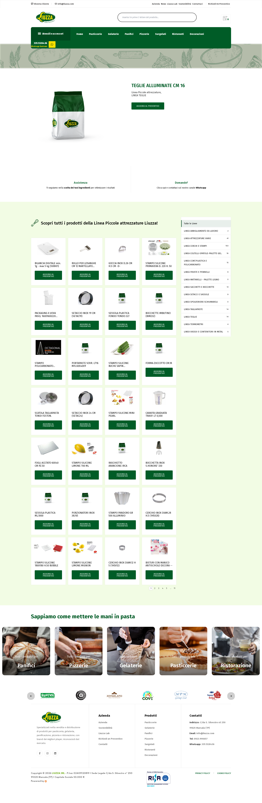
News (163, 4)
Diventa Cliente (41, 4)
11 (174, 588)
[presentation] (31, 696)
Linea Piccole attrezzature (146, 92)
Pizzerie (144, 34)
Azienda (156, 4)
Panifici (129, 34)
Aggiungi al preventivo (147, 106)
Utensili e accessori (52, 33)
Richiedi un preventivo (219, 4)
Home (79, 34)
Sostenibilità (185, 4)
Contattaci (197, 4)
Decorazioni (197, 34)
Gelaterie (113, 34)
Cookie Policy (224, 773)
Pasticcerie (95, 34)
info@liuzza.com (66, 4)
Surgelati (160, 34)
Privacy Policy (202, 773)
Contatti (103, 744)
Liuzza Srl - (59, 773)
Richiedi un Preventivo (111, 738)
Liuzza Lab (172, 4)
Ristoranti (178, 34)
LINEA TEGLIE (138, 95)
